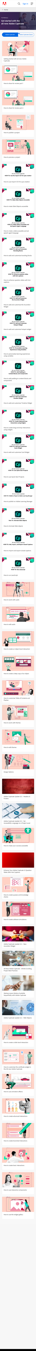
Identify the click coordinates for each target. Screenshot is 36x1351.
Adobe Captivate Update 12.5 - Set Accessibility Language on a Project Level (17, 822)
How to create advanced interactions (15, 1116)
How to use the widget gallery (13, 1215)
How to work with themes (12, 723)
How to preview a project (12, 157)
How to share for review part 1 (13, 83)
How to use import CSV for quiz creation (17, 182)
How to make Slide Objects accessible (16, 206)
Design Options (9, 772)
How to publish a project (12, 133)
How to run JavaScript (11, 575)
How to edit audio (9, 624)
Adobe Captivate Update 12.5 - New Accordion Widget (15, 945)
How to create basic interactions (14, 1165)
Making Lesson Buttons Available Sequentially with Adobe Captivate (15, 994)
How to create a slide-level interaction (16, 1042)
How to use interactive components (15, 1190)
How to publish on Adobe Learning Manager (18, 501)
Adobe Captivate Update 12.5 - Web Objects (18, 1018)
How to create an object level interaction (17, 649)
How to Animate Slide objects (13, 526)
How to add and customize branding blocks (18, 255)
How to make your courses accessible (16, 846)
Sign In (25, 3)
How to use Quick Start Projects (14, 477)
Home (6, 10)
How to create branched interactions (15, 1141)
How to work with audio (11, 600)
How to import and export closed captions (17, 551)
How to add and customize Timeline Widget (18, 403)
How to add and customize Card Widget (16, 452)
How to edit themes (10, 747)
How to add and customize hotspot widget (17, 329)
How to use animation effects (13, 1092)
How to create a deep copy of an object (16, 674)
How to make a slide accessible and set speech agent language (16, 232)
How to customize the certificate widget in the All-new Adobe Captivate (17, 1068)
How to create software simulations (15, 919)
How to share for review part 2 (13, 108)
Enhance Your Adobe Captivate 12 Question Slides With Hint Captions (18, 871)
